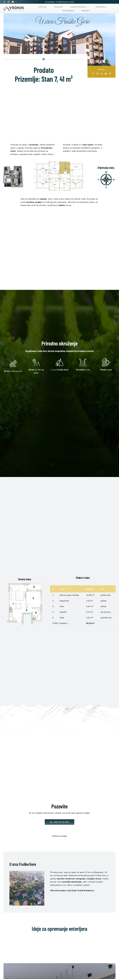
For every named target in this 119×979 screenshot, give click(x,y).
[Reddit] (101, 73)
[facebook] (4, 2)
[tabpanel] (59, 882)
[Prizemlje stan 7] (59, 159)
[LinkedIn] (106, 73)
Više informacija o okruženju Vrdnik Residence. (72, 890)
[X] (97, 73)
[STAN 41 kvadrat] (13, 164)
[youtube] (13, 2)
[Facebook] (93, 73)
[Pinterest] (110, 73)
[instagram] (9, 2)
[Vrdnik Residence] (13, 7)
